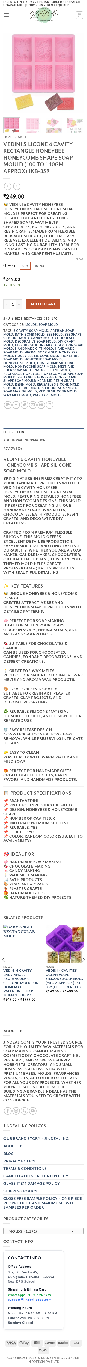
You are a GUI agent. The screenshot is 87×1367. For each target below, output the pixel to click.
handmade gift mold (34, 348)
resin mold (25, 384)
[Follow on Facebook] (8, 1111)
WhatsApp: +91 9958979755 (29, 1295)
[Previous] (11, 73)
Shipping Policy (20, 1191)
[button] (6, 15)
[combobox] (43, 1231)
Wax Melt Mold (17, 395)
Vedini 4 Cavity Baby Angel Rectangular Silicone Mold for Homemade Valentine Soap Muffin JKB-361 (21, 983)
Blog (8, 1153)
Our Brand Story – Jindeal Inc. (36, 1138)
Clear (80, 259)
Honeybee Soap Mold (43, 359)
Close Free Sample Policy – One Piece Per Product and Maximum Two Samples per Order (42, 1202)
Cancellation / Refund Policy (35, 1176)
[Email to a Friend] (33, 405)
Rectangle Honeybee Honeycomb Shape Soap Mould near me (39, 378)
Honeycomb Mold (19, 363)
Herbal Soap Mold (41, 352)
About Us (13, 1146)
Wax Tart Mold (47, 395)
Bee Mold (55, 334)
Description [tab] (13, 432)
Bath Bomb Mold (30, 334)
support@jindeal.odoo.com (30, 1299)
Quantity (9, 265)
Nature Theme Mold (52, 370)
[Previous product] (16, 186)
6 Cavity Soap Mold (30, 331)
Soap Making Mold (20, 391)
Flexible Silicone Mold (35, 345)
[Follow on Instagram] (16, 1111)
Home (8, 137)
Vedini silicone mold (58, 391)
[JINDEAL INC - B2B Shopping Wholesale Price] (43, 15)
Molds (23, 137)
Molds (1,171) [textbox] (41, 1231)
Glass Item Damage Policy (31, 1183)
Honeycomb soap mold (35, 366)
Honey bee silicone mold (37, 356)
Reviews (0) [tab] (12, 448)
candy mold (42, 338)
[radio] (25, 265)
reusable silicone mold (58, 384)
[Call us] (24, 1111)
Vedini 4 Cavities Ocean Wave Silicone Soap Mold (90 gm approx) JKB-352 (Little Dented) (64, 979)
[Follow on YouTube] (33, 1111)
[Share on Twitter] (24, 405)
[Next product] (7, 186)
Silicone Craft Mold (22, 388)
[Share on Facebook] (16, 405)
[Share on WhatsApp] (8, 405)
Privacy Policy (19, 1161)
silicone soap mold (59, 388)
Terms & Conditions (25, 1168)
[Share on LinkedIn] (49, 405)
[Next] (76, 73)
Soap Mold (48, 324)
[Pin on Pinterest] (41, 405)
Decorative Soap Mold (35, 341)
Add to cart (43, 304)
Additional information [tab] (24, 440)
